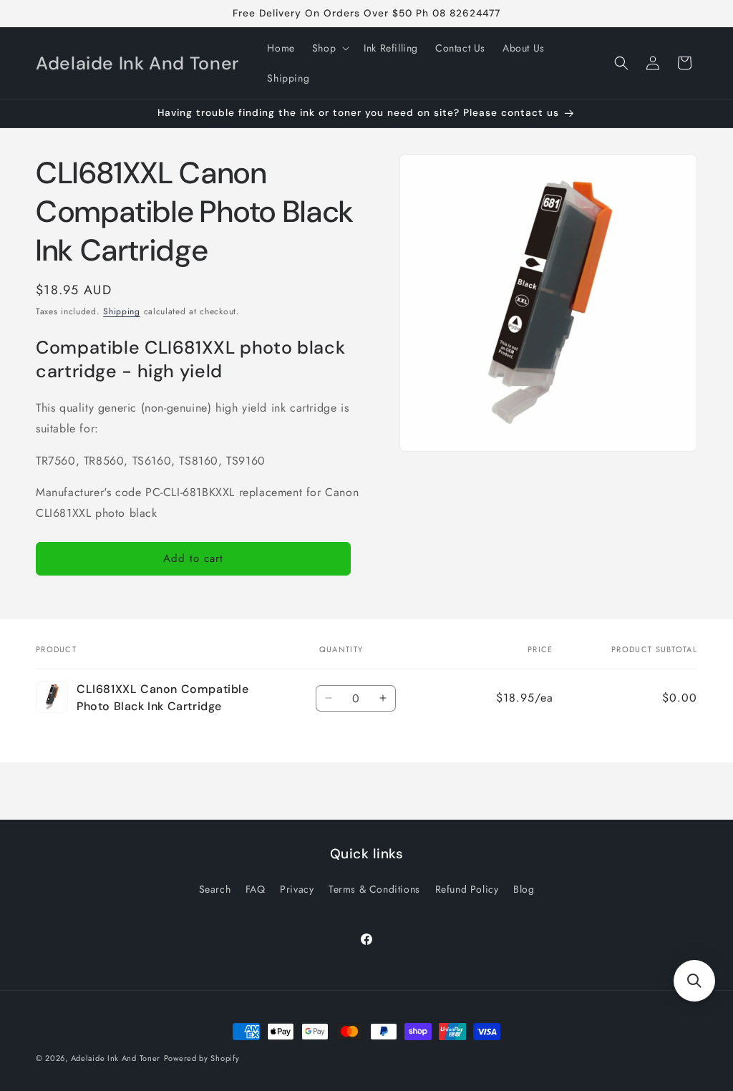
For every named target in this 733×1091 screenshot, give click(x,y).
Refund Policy (467, 889)
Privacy (297, 889)
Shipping (121, 311)
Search (215, 889)
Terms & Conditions (374, 889)
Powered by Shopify (202, 1058)
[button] (329, 48)
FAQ (256, 889)
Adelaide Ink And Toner (115, 1058)
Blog (523, 889)
